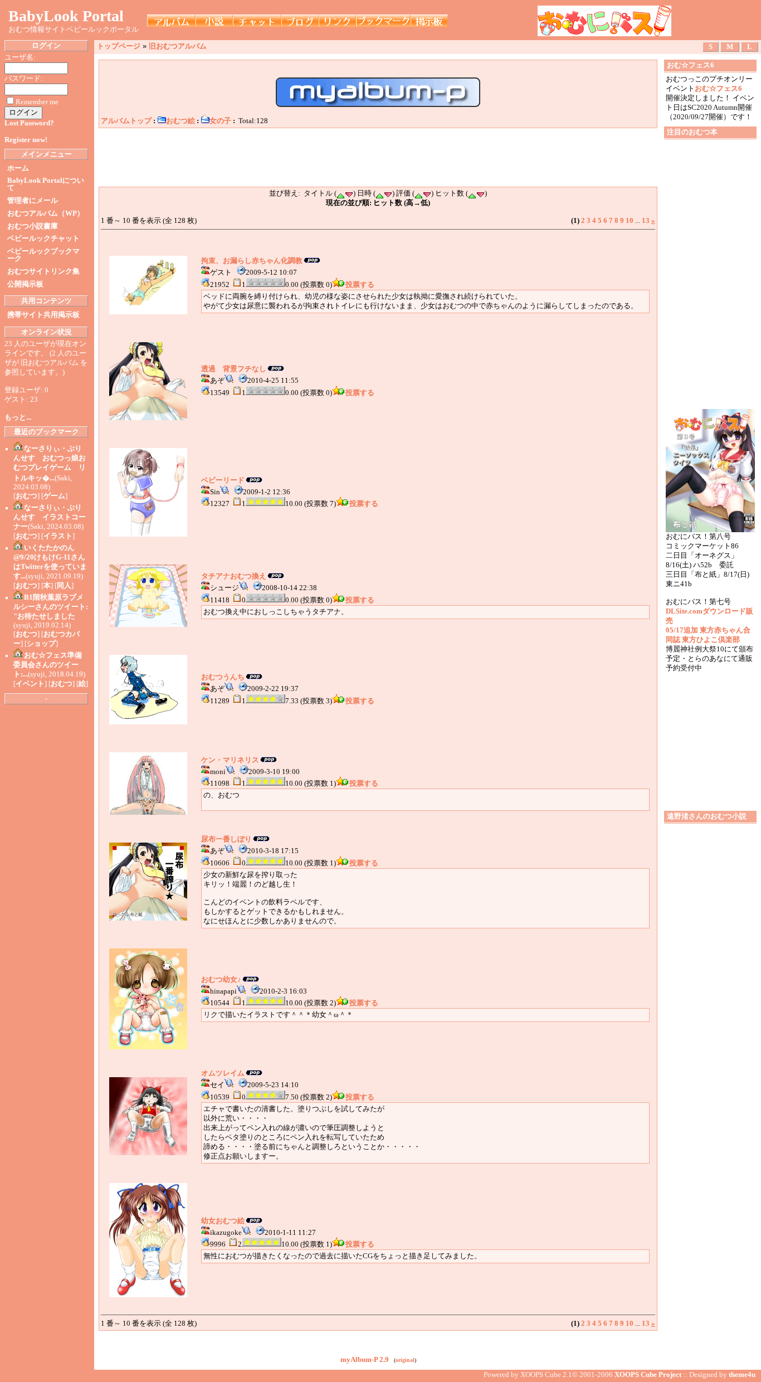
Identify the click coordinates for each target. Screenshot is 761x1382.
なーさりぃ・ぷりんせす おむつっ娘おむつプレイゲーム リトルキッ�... (49, 463)
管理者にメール (32, 201)
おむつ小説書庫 (32, 226)
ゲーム (54, 496)
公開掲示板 (25, 284)
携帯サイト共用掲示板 (43, 315)
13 (646, 221)
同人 (64, 586)
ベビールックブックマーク (43, 254)
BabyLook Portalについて (45, 184)
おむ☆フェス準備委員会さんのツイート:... (47, 664)
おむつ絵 (180, 121)
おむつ (26, 496)
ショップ (41, 644)
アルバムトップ (126, 121)
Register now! (25, 140)
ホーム (18, 168)
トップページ (118, 46)
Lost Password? (29, 123)
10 (629, 221)
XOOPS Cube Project (647, 1375)
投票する (359, 285)
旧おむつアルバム (178, 46)
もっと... (17, 417)
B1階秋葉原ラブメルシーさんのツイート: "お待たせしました (50, 606)
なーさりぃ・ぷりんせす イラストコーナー (49, 517)
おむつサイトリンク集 (43, 271)
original (405, 1360)
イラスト (57, 536)
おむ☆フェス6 (718, 89)
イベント (30, 684)
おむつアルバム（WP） (45, 213)
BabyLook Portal (66, 16)
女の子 (220, 121)
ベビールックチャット (43, 238)
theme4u (742, 1375)
